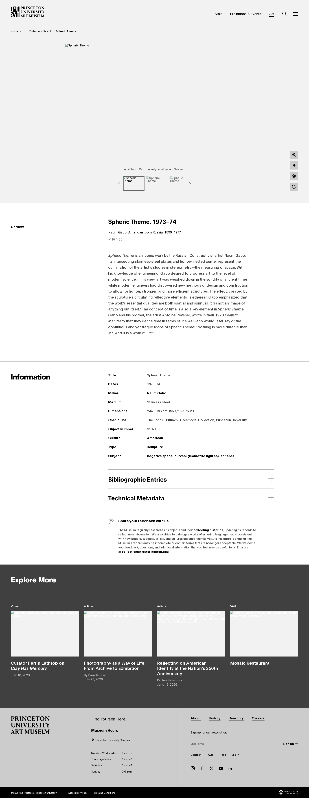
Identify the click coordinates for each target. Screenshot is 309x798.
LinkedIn (230, 768)
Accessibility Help (77, 792)
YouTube (221, 768)
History (214, 718)
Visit (218, 13)
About (196, 718)
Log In (235, 754)
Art (271, 13)
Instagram (193, 768)
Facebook (202, 768)
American (155, 438)
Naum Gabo (156, 393)
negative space (160, 456)
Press (222, 754)
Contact (196, 754)
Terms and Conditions (103, 792)
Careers (258, 718)
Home (14, 31)
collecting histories (208, 530)
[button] (30, 725)
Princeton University (46, 792)
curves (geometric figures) (196, 456)
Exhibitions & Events (245, 13)
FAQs (210, 754)
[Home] (28, 12)
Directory (236, 718)
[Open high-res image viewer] (294, 155)
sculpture (155, 447)
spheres (227, 456)
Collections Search (40, 31)
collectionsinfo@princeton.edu (145, 551)
